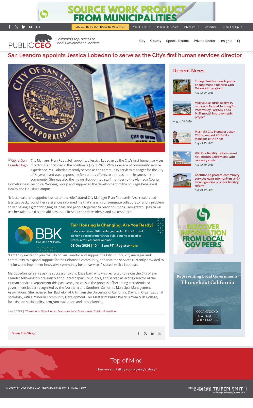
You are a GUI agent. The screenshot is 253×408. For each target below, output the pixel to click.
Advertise (210, 27)
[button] (238, 41)
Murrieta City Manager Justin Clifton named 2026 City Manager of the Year (215, 135)
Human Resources (59, 311)
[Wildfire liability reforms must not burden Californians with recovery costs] (182, 158)
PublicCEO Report (167, 27)
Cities (44, 311)
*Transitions (32, 311)
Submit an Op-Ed (233, 27)
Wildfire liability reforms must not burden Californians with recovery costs (216, 156)
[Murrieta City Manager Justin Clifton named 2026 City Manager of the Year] (182, 137)
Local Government (82, 311)
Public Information (105, 311)
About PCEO (140, 27)
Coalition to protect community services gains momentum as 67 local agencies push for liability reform (217, 180)
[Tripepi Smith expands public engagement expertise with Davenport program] (182, 87)
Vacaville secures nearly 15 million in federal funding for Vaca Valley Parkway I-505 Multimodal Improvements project (215, 110)
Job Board (189, 27)
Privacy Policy (78, 387)
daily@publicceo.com (54, 387)
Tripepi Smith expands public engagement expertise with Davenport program (215, 85)
